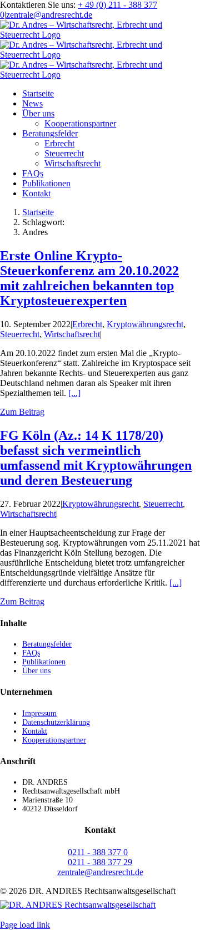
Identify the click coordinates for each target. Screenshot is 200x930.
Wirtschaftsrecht (72, 334)
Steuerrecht (19, 334)
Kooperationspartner (54, 740)
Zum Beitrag (22, 411)
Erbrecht (87, 324)
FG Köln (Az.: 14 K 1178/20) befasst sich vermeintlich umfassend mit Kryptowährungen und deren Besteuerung (96, 457)
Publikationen (44, 662)
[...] (74, 393)
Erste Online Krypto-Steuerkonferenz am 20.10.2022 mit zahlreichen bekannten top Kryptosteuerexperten (89, 278)
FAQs (31, 653)
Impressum (39, 713)
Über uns (36, 671)
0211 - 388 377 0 (98, 852)
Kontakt (34, 731)
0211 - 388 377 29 (100, 862)
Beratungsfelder (47, 644)
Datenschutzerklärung (56, 722)
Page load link (25, 924)
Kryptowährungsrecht (145, 324)
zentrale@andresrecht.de (49, 14)
